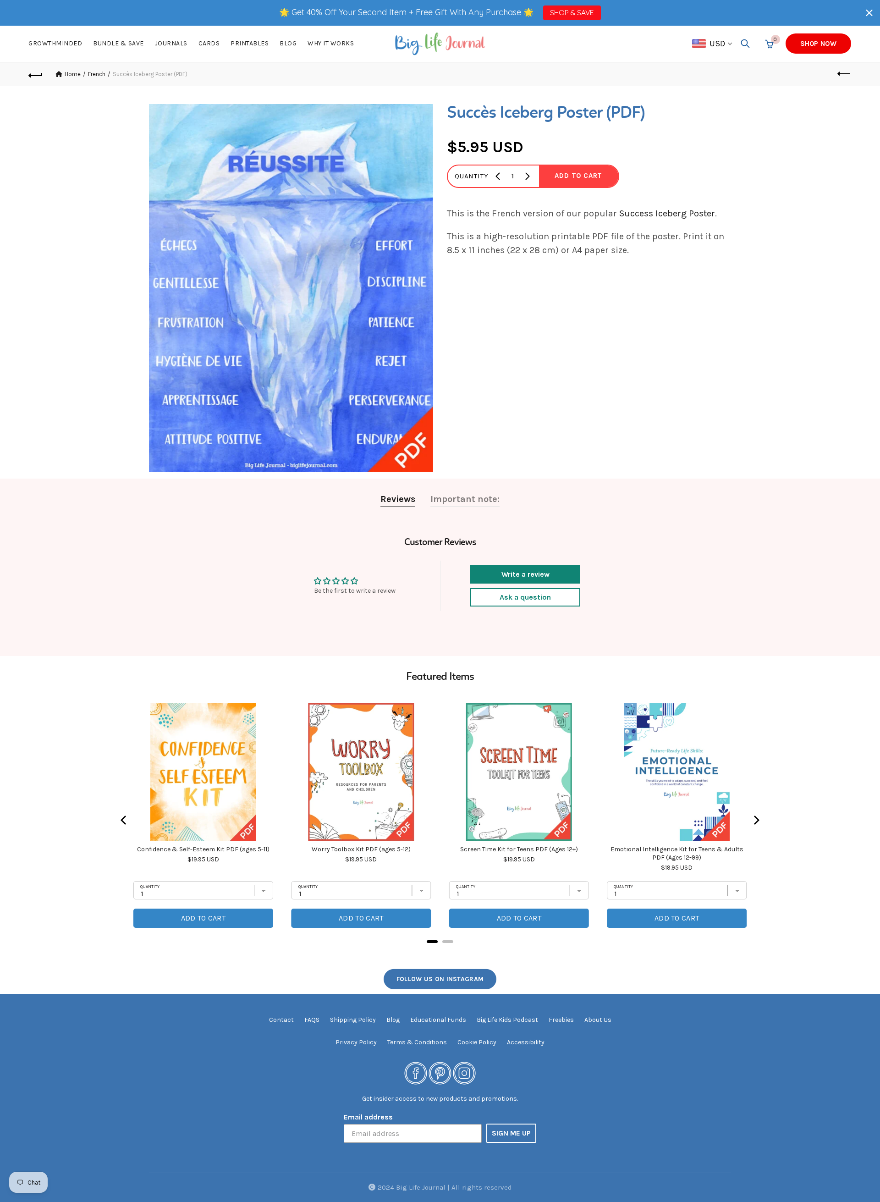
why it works (331, 43)
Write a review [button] (525, 574)
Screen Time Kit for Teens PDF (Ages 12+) (519, 849)
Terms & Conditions (417, 1042)
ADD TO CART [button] (578, 175)
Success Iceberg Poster (667, 213)
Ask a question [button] (525, 597)
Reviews (397, 499)
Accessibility (525, 1042)
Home (73, 74)
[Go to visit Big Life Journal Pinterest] (440, 1072)
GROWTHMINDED (55, 43)
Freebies (561, 1020)
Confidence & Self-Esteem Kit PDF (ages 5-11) (203, 849)
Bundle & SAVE (118, 43)
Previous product (844, 74)
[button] (869, 12)
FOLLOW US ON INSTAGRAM (440, 979)
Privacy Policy (356, 1042)
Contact (281, 1020)
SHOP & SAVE (572, 12)
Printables (250, 43)
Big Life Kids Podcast (507, 1020)
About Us (597, 1020)
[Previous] (124, 820)
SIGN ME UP (511, 1133)
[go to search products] (745, 43)
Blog (288, 43)
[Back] (35, 74)
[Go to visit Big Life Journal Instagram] (464, 1072)
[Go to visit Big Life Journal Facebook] (415, 1072)
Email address (368, 1117)
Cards (209, 43)
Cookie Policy (476, 1042)
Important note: (465, 499)
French (96, 74)
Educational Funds (438, 1020)
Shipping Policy (353, 1020)
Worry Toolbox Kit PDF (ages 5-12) (361, 849)
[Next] (756, 820)
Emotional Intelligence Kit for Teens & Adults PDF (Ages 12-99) (676, 853)
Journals (171, 43)
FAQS (311, 1020)
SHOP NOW (818, 43)
